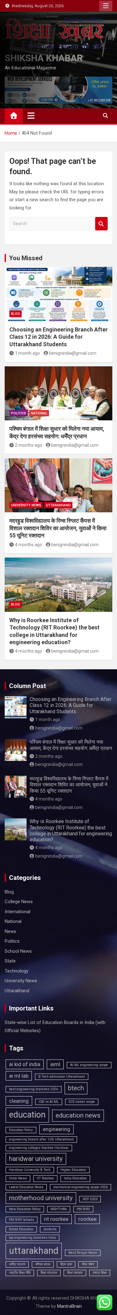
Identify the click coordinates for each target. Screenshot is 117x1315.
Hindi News (18, 1178)
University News (26, 505)
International (17, 911)
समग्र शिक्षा (100, 1273)
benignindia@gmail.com (72, 353)
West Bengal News (82, 1253)
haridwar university (36, 1158)
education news (78, 1115)
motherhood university (41, 1198)
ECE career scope (82, 1102)
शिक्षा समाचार (75, 1273)
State (10, 961)
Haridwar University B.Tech (30, 1170)
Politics (18, 413)
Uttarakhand (58, 505)
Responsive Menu (105, 6)
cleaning (19, 1101)
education (27, 1115)
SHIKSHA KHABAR (44, 57)
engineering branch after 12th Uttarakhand (41, 1139)
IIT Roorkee (45, 1178)
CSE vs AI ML (49, 1102)
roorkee (87, 1219)
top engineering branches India (32, 1238)
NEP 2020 (90, 1199)
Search (101, 223)
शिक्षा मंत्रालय (49, 1273)
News (10, 931)
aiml (55, 1064)
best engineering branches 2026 (33, 1089)
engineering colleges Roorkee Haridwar (39, 1148)
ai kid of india (24, 1064)
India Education (75, 1178)
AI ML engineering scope (89, 1065)
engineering (56, 1129)
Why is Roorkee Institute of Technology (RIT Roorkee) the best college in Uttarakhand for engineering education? (71, 830)
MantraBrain (69, 1306)
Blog (15, 314)
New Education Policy (25, 1209)
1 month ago (27, 353)
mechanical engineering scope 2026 (80, 1187)
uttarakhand (33, 1250)
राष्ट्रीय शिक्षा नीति (20, 1273)
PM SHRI (83, 1209)
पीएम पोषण (88, 1264)
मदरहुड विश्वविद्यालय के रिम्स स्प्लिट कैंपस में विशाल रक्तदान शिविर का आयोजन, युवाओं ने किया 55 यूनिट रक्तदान (57, 528)
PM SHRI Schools (21, 1220)
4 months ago (28, 544)
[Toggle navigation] (31, 115)
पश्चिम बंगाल (42, 1264)
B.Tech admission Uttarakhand (61, 1077)
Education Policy (21, 1130)
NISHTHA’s (59, 1209)
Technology (16, 971)
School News (18, 951)
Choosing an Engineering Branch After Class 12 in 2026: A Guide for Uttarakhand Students (58, 337)
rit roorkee (56, 1219)
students (49, 1229)
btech (76, 1088)
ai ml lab (18, 1076)
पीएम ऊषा (66, 1264)
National (39, 413)
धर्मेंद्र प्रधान (17, 1264)
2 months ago (28, 445)
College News (19, 901)
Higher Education (73, 1170)
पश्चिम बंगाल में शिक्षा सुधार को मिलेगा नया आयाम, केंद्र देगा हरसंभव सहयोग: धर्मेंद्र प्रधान (71, 745)
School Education (21, 1229)
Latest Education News (26, 1187)
